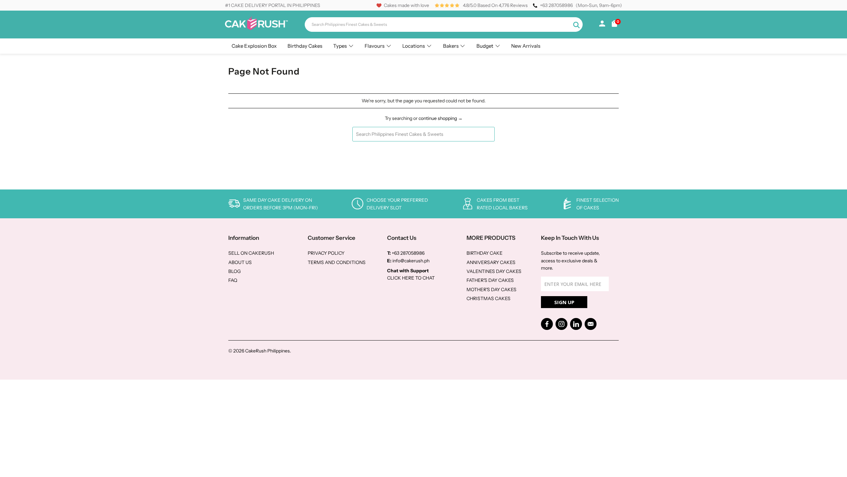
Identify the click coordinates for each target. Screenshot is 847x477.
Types (340, 46)
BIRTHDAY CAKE (485, 253)
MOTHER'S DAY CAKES (491, 289)
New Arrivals (525, 46)
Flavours (374, 46)
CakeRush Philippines (267, 351)
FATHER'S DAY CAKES (490, 280)
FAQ (232, 280)
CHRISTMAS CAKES (489, 298)
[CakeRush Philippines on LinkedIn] (576, 324)
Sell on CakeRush (251, 253)
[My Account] (602, 25)
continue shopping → (441, 118)
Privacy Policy (326, 253)
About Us (240, 262)
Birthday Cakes (305, 46)
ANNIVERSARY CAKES (491, 262)
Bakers (451, 46)
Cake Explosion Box (254, 46)
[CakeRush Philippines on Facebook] (547, 324)
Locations (413, 46)
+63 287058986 (556, 5)
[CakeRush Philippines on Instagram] (561, 324)
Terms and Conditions (337, 262)
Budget (484, 46)
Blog (234, 271)
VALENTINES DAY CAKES (494, 271)
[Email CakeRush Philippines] (591, 324)
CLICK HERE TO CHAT (411, 278)
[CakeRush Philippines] (256, 28)
